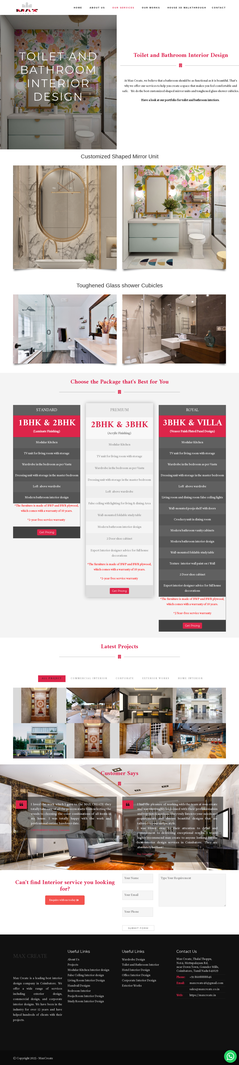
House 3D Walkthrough (186, 8)
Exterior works (156, 679)
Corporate (125, 679)
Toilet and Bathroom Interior (140, 965)
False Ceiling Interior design (86, 975)
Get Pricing (46, 532)
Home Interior (190, 679)
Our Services (123, 8)
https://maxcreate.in (203, 995)
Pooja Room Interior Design (86, 996)
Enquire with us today (62, 900)
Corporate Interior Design (139, 980)
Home (78, 8)
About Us (73, 959)
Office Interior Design (136, 975)
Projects (73, 965)
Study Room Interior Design (86, 1001)
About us (97, 8)
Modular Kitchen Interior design (88, 970)
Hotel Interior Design (136, 970)
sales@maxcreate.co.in (204, 989)
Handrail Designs (79, 986)
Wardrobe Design (133, 959)
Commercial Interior (89, 679)
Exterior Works (132, 986)
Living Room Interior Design (86, 980)
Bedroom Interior (79, 991)
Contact (219, 8)
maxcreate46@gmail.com (206, 983)
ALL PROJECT (52, 679)
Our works (151, 8)
